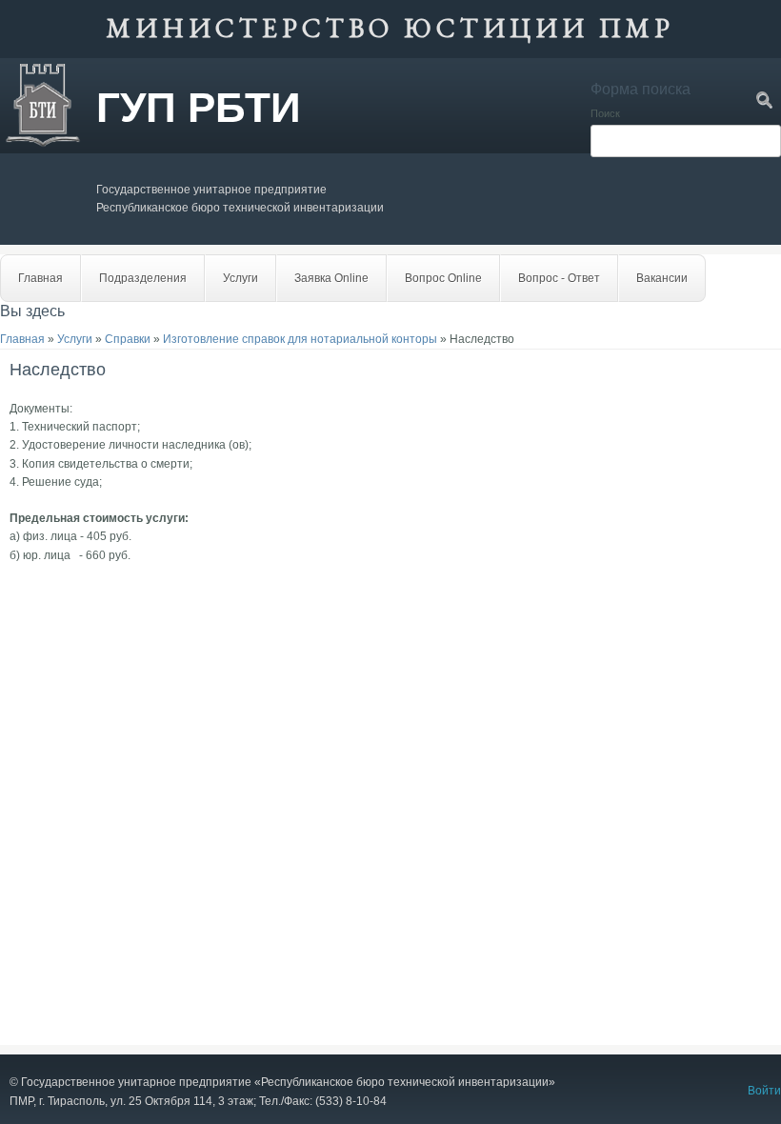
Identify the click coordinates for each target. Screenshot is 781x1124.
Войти (764, 1090)
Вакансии (662, 278)
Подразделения (143, 278)
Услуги (240, 278)
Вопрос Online (443, 278)
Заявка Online (331, 278)
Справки (127, 339)
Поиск (605, 113)
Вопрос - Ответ (559, 278)
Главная (40, 278)
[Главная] (43, 144)
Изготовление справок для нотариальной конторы (300, 339)
